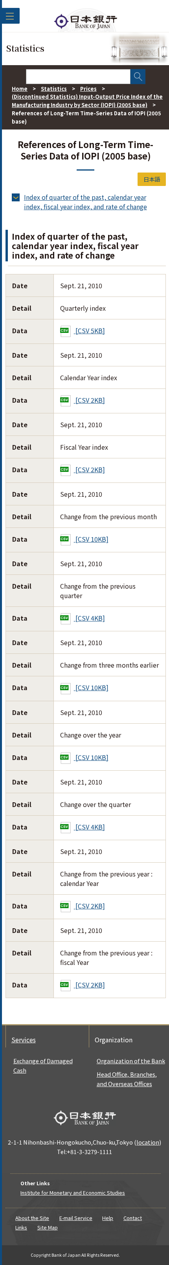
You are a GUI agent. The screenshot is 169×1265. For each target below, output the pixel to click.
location (147, 1142)
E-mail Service (75, 1218)
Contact (132, 1218)
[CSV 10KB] (91, 539)
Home (20, 88)
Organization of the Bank (131, 1061)
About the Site (32, 1218)
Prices (88, 88)
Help (107, 1218)
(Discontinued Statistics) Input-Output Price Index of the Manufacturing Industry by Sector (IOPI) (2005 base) (87, 101)
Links (21, 1227)
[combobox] (78, 76)
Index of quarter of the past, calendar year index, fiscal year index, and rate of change (85, 201)
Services (23, 1039)
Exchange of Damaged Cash (43, 1065)
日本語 (151, 179)
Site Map (47, 1227)
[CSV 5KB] (89, 330)
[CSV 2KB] (89, 400)
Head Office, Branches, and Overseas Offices (127, 1079)
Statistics (54, 88)
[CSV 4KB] (89, 618)
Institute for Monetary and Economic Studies (72, 1192)
